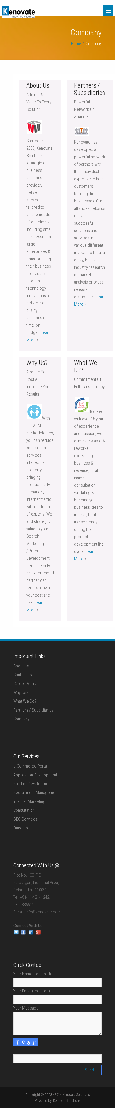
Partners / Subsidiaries (33, 710)
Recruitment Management (36, 792)
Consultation (24, 810)
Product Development (32, 783)
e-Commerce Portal (30, 766)
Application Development (35, 775)
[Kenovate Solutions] (18, 16)
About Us (21, 666)
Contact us (22, 674)
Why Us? (20, 692)
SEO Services (25, 819)
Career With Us (26, 683)
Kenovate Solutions (66, 1101)
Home (76, 43)
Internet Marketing (29, 801)
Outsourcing (24, 828)
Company (21, 719)
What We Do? (25, 701)
